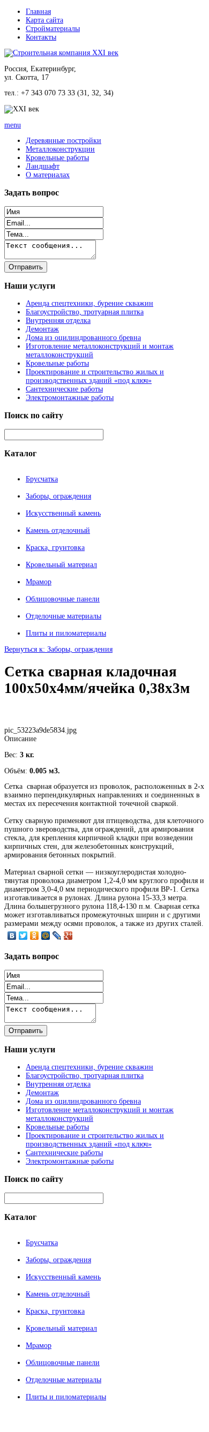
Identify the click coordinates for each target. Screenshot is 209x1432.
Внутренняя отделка (58, 320)
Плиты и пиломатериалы (66, 633)
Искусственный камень (63, 513)
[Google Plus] (68, 936)
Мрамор (38, 582)
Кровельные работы (57, 158)
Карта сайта (44, 20)
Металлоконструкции (60, 149)
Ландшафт (42, 166)
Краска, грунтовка (55, 548)
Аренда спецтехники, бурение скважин (89, 303)
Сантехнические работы (64, 389)
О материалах (48, 175)
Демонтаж (42, 329)
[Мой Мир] (45, 936)
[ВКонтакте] (12, 936)
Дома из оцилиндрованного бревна (83, 338)
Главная (38, 11)
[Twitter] (23, 936)
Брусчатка (42, 479)
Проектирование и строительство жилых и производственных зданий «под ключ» (95, 376)
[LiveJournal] (57, 936)
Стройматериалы (53, 29)
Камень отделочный (58, 530)
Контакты (41, 37)
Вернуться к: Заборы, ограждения (58, 649)
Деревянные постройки (63, 141)
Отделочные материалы (63, 616)
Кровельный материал (61, 565)
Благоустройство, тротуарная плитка (85, 312)
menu (12, 125)
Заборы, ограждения (58, 496)
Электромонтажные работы (70, 398)
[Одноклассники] (34, 936)
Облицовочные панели (63, 599)
